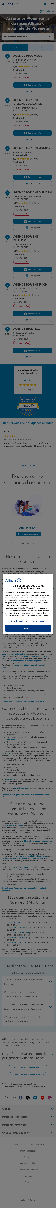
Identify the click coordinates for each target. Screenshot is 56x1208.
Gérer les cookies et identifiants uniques (27, 621)
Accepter (28, 628)
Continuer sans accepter (40, 578)
